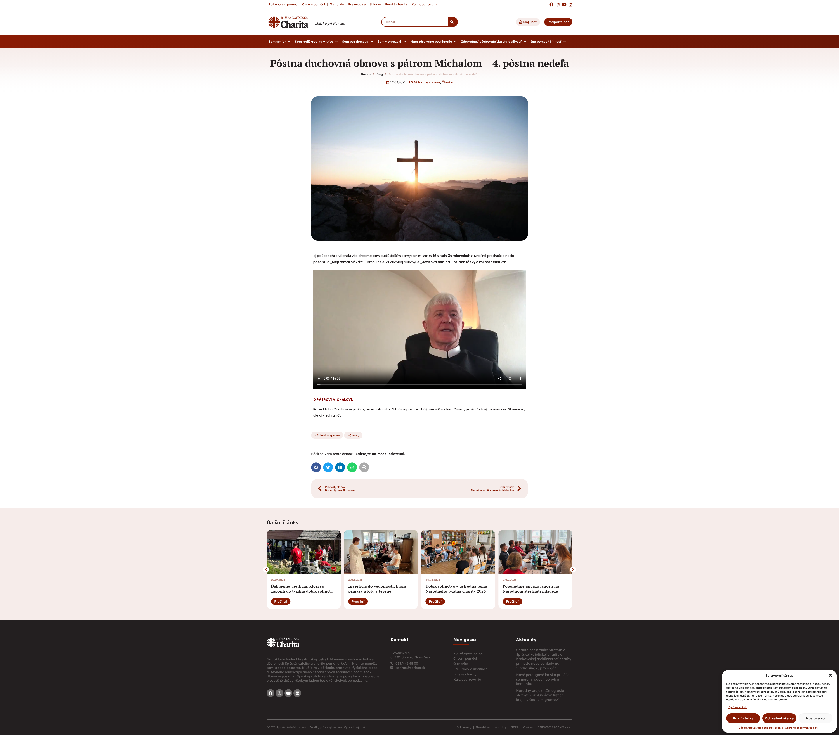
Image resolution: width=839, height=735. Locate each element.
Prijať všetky (743, 718)
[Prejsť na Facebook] (551, 4)
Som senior (277, 41)
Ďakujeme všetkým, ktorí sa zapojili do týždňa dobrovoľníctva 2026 (303, 591)
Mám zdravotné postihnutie (431, 41)
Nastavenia (815, 718)
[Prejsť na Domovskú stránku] (288, 22)
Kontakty (500, 727)
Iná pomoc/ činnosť (545, 41)
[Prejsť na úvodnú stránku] (283, 642)
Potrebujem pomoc (283, 4)
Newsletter (483, 727)
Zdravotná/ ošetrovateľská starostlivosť (491, 41)
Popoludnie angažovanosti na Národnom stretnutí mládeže (531, 588)
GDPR (514, 727)
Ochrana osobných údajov (801, 727)
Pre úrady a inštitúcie (364, 4)
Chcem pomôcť (313, 4)
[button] (830, 675)
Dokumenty (464, 727)
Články (447, 82)
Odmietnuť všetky (779, 718)
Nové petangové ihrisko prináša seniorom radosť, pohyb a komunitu (543, 679)
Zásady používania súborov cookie (761, 727)
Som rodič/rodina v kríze (314, 41)
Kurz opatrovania (425, 4)
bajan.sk (360, 727)
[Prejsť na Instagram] (558, 4)
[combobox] (414, 22)
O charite (337, 4)
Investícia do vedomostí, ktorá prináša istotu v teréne (377, 588)
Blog (380, 74)
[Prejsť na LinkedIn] (570, 4)
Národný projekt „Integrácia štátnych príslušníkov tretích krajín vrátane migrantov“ (540, 695)
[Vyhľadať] (453, 22)
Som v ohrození (389, 41)
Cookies (528, 727)
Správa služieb (737, 707)
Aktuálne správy (427, 82)
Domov (366, 74)
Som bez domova (355, 41)
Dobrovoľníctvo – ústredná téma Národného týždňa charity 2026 (456, 588)
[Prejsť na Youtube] (564, 4)
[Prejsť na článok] (304, 552)
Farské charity (396, 4)
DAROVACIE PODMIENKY (553, 727)
